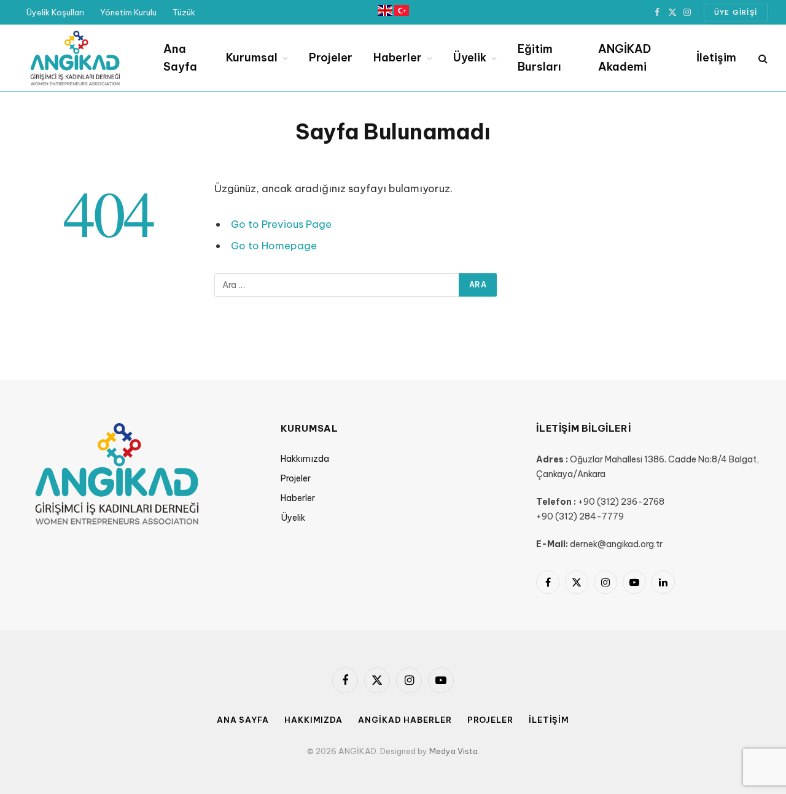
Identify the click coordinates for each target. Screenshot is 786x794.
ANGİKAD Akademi (624, 58)
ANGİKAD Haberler (405, 720)
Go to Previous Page (281, 223)
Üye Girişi (735, 12)
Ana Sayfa (180, 58)
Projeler (330, 57)
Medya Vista (453, 751)
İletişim (716, 57)
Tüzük (184, 12)
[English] (386, 13)
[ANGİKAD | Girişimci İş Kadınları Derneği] (74, 58)
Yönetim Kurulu (128, 12)
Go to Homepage (274, 245)
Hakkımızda (305, 458)
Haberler (397, 57)
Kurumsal (252, 57)
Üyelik (469, 57)
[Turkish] (401, 13)
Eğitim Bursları (539, 58)
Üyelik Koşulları (55, 12)
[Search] (762, 58)
